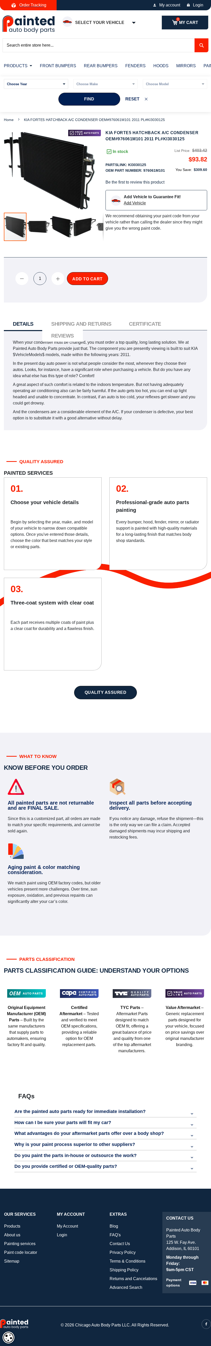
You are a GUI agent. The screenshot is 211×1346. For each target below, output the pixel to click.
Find (89, 99)
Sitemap (11, 1261)
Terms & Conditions (127, 1261)
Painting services (20, 1243)
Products (12, 1226)
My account (169, 5)
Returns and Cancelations (133, 1278)
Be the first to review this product (135, 182)
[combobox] (105, 45)
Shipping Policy (124, 1270)
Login (198, 5)
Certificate (145, 324)
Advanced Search (126, 1287)
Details (23, 324)
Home (9, 120)
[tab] (23, 324)
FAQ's (115, 1235)
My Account (67, 1226)
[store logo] (29, 24)
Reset (132, 99)
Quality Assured (106, 692)
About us (12, 1235)
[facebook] (206, 1324)
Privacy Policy (123, 1252)
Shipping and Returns (81, 324)
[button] (38, 226)
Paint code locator (20, 1252)
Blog (114, 1226)
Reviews (62, 336)
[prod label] (84, 133)
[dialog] (8, 1337)
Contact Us (120, 1243)
